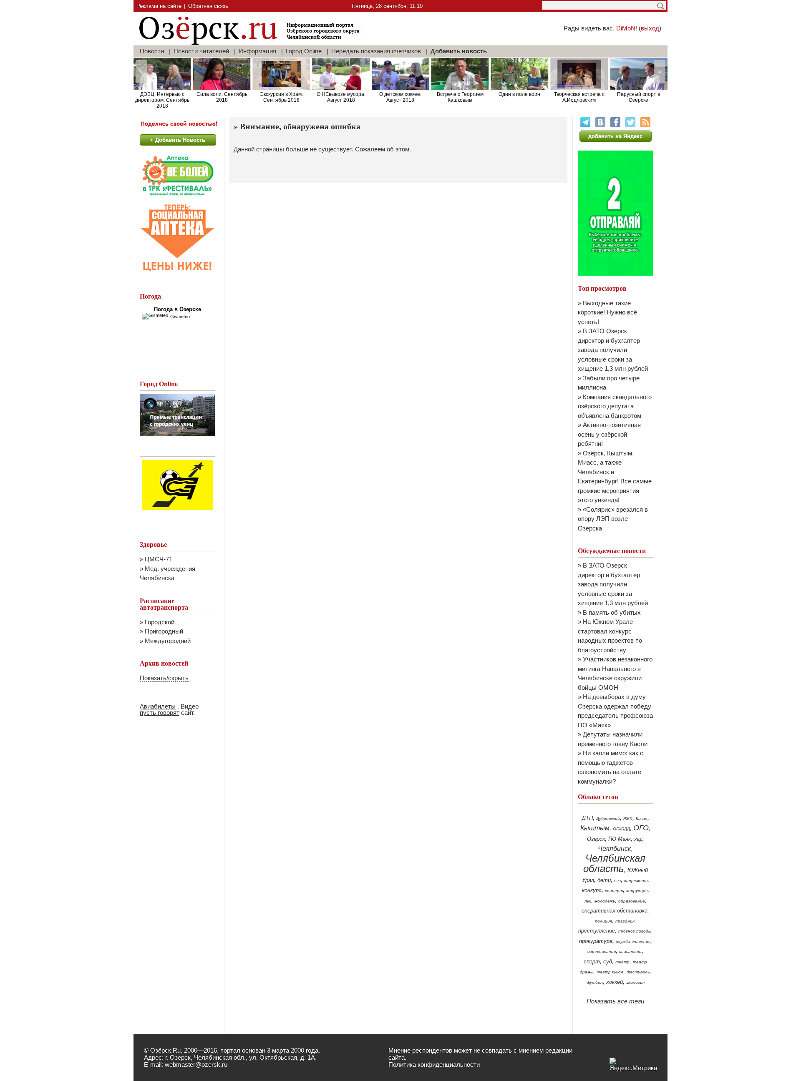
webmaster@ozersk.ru (196, 1064)
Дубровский (608, 818)
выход (650, 28)
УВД (638, 839)
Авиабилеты (158, 706)
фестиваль (638, 972)
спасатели (630, 951)
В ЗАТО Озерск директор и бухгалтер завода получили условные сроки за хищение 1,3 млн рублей (613, 349)
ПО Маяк (619, 839)
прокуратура (595, 941)
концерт (614, 890)
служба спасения (633, 941)
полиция (603, 921)
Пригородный (164, 631)
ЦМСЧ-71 (158, 559)
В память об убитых (612, 612)
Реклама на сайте (158, 6)
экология (635, 982)
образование (631, 901)
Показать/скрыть (164, 677)
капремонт (635, 880)
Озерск (596, 839)
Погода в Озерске (177, 309)
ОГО (641, 828)
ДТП (587, 818)
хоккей (614, 982)
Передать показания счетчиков (376, 51)
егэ (617, 880)
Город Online (304, 51)
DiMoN (625, 28)
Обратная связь (208, 6)
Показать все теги (615, 1001)
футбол (595, 982)
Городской (159, 622)
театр (622, 962)
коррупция (636, 890)
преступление (596, 931)
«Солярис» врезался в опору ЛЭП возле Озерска (613, 519)
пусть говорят (159, 712)
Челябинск (614, 848)
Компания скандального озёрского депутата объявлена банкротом (615, 406)
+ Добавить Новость (177, 140)
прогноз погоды (634, 931)
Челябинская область (614, 863)
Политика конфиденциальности (434, 1064)
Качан (641, 818)
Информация (257, 51)
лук (587, 901)
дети (604, 880)
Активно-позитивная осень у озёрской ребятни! (609, 434)
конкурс (592, 890)
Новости (152, 51)
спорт (592, 961)
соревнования (601, 951)
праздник (625, 921)
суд (607, 961)
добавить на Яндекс (615, 136)
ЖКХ (627, 818)
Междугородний (168, 640)
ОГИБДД (621, 829)
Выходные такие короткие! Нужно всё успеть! (607, 312)
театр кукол (610, 972)
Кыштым (595, 828)
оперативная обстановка (614, 911)
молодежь (604, 901)
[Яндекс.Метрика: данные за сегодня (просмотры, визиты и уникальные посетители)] (633, 1064)
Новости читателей (201, 51)
